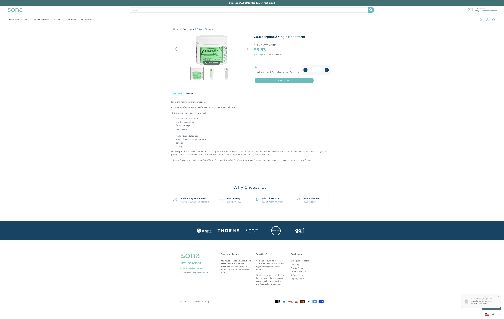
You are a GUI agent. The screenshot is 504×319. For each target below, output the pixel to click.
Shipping (258, 54)
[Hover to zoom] (211, 50)
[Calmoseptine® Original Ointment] (197, 73)
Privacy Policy (297, 268)
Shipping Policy (297, 278)
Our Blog (295, 264)
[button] (492, 314)
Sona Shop (190, 301)
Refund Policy (297, 275)
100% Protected (310, 202)
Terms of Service (298, 271)
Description (178, 93)
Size (256, 67)
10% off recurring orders (273, 202)
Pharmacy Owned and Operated (194, 202)
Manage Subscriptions (300, 260)
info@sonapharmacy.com (485, 11)
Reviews (189, 93)
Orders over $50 (234, 202)
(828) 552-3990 (190, 263)
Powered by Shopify (202, 301)
